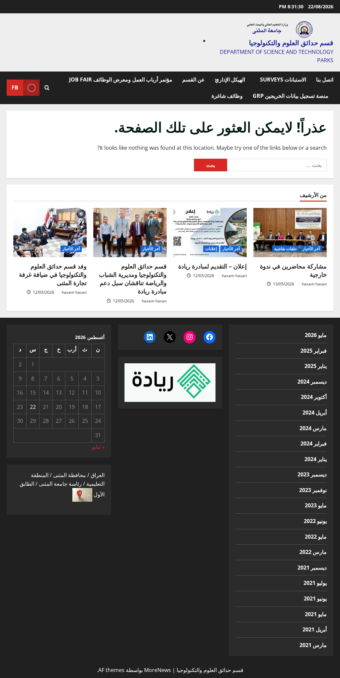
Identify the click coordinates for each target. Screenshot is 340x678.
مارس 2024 (313, 428)
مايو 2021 (316, 614)
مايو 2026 (316, 335)
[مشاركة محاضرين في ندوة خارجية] (290, 232)
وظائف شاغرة (227, 95)
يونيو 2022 (315, 521)
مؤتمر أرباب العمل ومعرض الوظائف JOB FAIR (120, 79)
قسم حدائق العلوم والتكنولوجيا (291, 42)
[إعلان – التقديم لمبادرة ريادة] (210, 232)
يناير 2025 (315, 366)
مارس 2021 (313, 645)
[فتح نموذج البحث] (46, 87)
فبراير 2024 (313, 443)
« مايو (98, 446)
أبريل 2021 (314, 629)
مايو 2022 (316, 536)
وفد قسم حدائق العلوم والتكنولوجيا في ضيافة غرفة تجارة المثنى (53, 274)
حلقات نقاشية (285, 249)
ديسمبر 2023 (312, 474)
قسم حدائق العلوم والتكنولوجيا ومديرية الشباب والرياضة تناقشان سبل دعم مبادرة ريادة (133, 278)
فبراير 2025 (313, 350)
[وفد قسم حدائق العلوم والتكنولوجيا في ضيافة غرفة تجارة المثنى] (50, 232)
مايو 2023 (316, 505)
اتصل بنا (324, 79)
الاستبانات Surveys (283, 79)
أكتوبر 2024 (314, 397)
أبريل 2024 (314, 412)
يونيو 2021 (315, 598)
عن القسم (193, 79)
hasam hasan (314, 284)
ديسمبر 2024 (312, 381)
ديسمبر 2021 (312, 567)
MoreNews (157, 670)
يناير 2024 (315, 459)
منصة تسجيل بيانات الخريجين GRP (290, 95)
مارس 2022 (313, 552)
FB (15, 87)
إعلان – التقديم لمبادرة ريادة (212, 266)
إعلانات (211, 249)
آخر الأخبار (311, 249)
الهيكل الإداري (230, 79)
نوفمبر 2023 (313, 490)
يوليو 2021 (315, 583)
